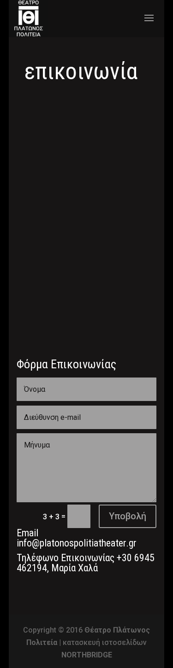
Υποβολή (127, 516)
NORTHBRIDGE (86, 655)
